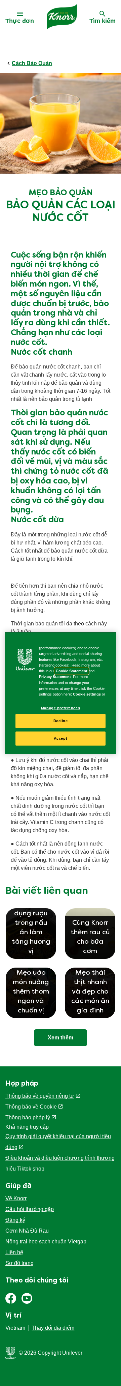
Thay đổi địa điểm (53, 1328)
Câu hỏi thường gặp (29, 1209)
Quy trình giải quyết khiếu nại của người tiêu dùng (58, 1141)
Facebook (10, 1298)
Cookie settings (87, 694)
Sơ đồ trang (19, 1263)
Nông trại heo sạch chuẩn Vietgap (45, 1241)
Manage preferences (60, 708)
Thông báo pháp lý (27, 1117)
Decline (60, 721)
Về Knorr (16, 1198)
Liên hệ (14, 1252)
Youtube (27, 1298)
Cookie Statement (71, 671)
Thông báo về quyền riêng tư (39, 1096)
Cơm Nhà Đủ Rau (27, 1231)
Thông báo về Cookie (31, 1107)
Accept (60, 738)
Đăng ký (15, 1220)
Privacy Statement (55, 677)
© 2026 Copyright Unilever (50, 1353)
